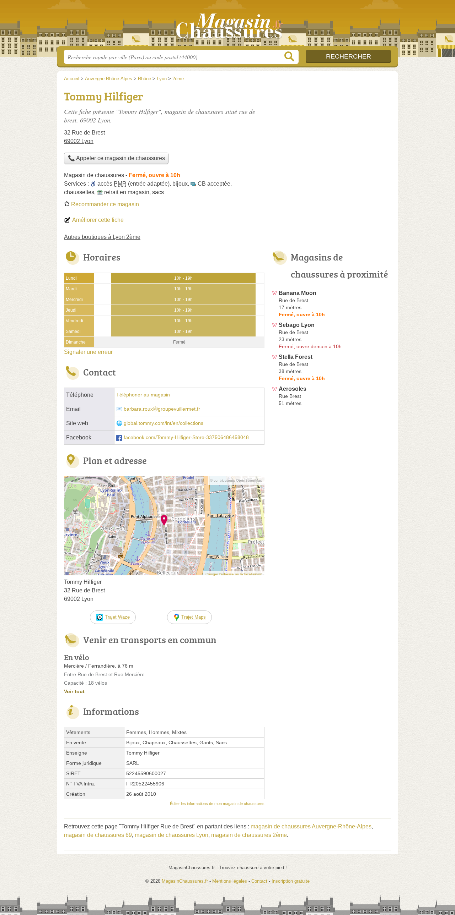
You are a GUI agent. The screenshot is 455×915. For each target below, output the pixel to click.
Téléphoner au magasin (143, 395)
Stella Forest (295, 357)
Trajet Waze (117, 617)
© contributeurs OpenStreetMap (236, 480)
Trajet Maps (193, 617)
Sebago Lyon (297, 325)
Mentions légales (229, 881)
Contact (259, 881)
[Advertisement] (331, 137)
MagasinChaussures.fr (227, 25)
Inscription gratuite (291, 881)
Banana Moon (297, 293)
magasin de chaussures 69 (98, 835)
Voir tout (74, 691)
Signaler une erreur (88, 352)
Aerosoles (292, 389)
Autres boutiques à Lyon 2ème (102, 237)
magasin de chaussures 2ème (249, 835)
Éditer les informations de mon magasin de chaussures (217, 803)
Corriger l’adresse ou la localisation (233, 574)
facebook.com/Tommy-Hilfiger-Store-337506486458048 (186, 437)
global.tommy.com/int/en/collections (163, 423)
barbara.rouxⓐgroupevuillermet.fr (162, 409)
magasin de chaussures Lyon (171, 835)
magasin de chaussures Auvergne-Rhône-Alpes (311, 826)
